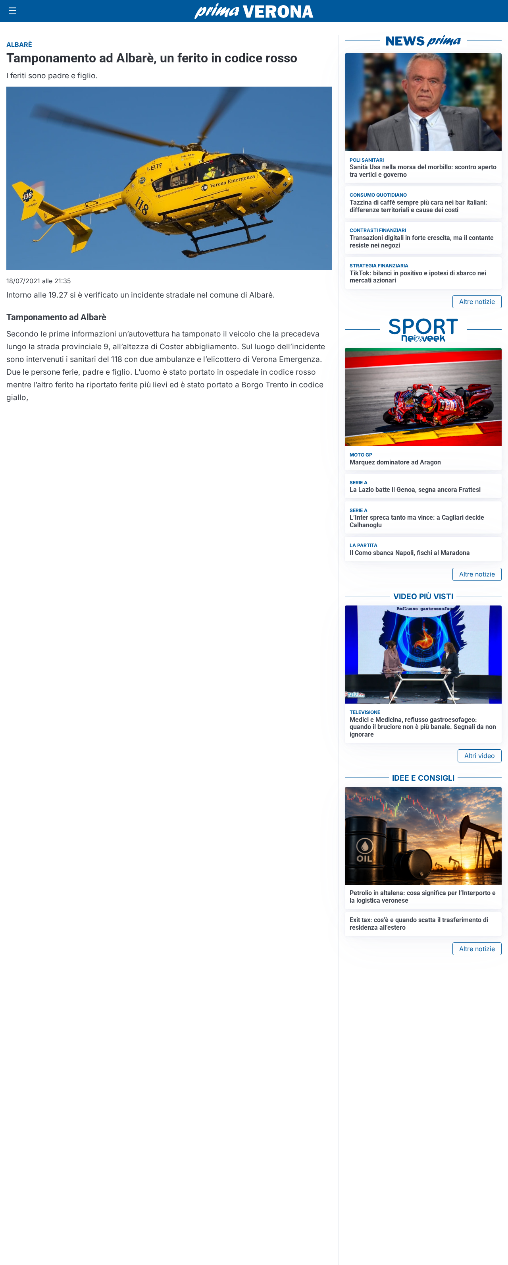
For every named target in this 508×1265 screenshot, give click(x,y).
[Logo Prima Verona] (254, 11)
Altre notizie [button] (477, 302)
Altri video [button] (479, 756)
